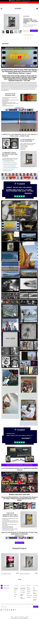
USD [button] (5, 4)
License (12, 616)
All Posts (35, 597)
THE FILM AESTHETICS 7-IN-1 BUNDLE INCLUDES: (10, 514)
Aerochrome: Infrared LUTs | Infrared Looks (6, 574)
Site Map (27, 616)
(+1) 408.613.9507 (6, 585)
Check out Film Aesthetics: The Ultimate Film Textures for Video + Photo (19, 497)
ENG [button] (1, 4)
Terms (16, 616)
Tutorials (35, 595)
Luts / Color (29, 595)
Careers (15, 594)
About (15, 590)
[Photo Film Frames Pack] (11, 22)
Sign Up (35, 606)
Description (5, 43)
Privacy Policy (21, 616)
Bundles (28, 589)
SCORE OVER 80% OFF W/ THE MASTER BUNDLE (19, 2)
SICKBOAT (18, 8)
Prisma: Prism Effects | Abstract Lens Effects (25, 574)
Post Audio (23, 592)
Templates (29, 597)
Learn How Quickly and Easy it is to (19, 469)
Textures (28, 591)
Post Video (23, 590)
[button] (32, 4)
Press (15, 596)
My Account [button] (36, 4)
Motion (28, 593)
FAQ (15, 592)
